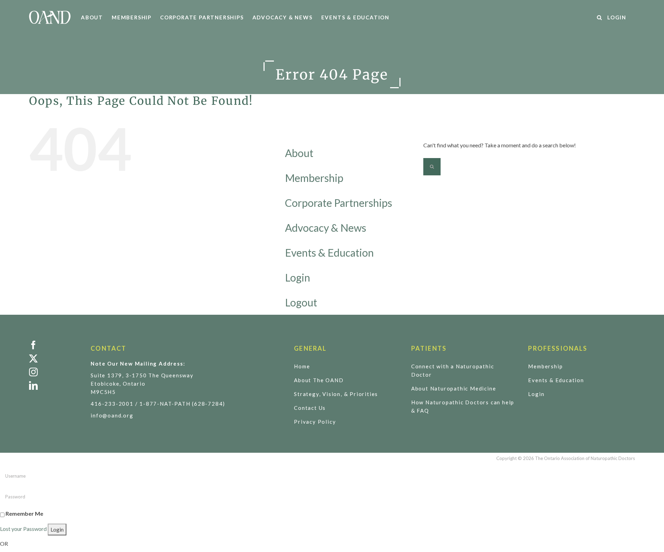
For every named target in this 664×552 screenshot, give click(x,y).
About (299, 153)
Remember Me (24, 513)
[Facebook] (54, 345)
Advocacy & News (325, 227)
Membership (314, 178)
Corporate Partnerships (338, 202)
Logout (301, 302)
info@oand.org (112, 415)
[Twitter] (54, 358)
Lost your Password (23, 528)
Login (297, 277)
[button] (599, 17)
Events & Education (329, 252)
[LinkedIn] (54, 385)
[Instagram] (54, 372)
